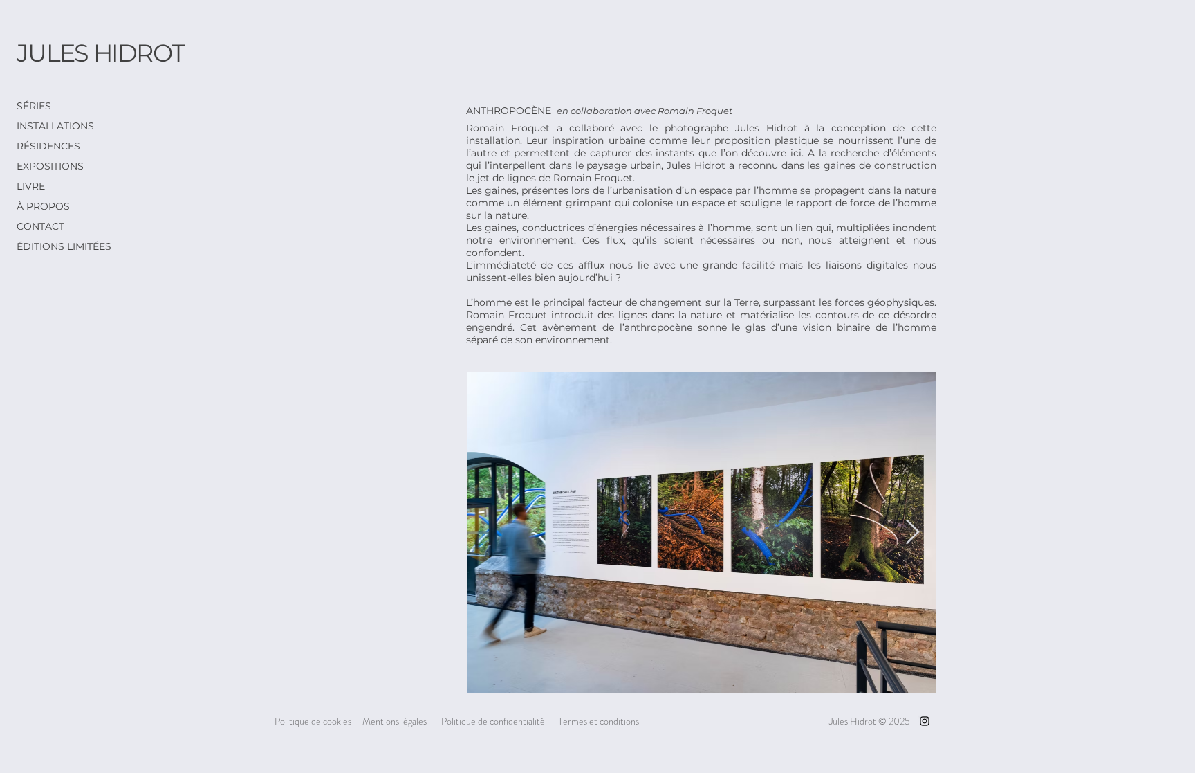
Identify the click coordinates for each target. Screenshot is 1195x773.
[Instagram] (924, 721)
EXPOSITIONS (50, 166)
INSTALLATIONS (55, 126)
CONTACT (40, 226)
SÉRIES (34, 106)
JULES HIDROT (100, 53)
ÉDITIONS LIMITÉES (63, 246)
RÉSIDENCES (48, 146)
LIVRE (31, 186)
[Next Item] (912, 532)
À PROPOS (43, 206)
